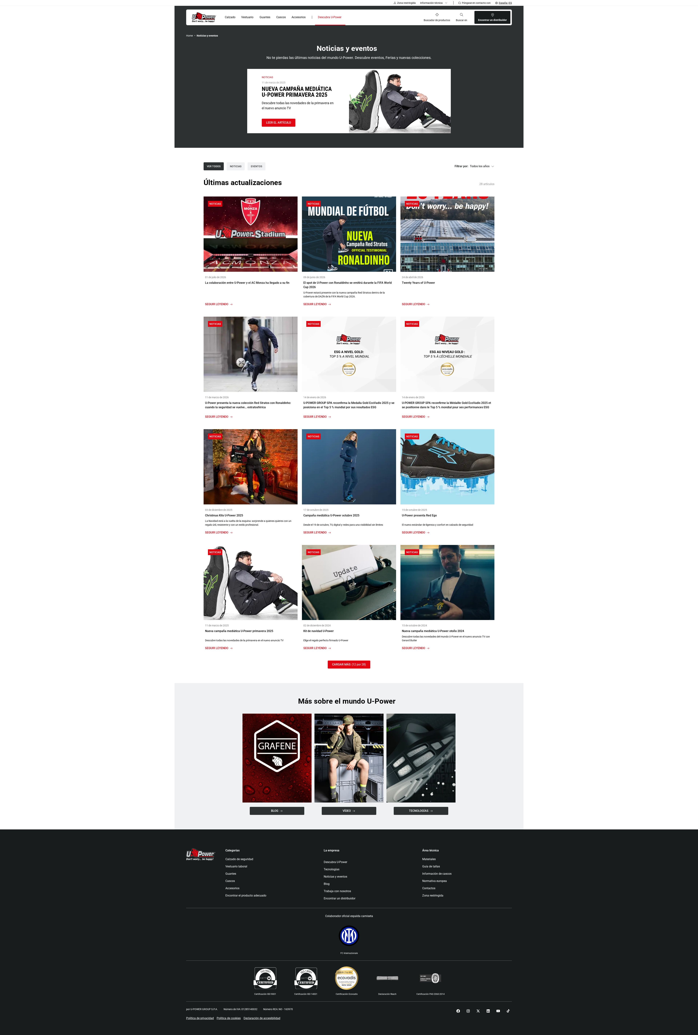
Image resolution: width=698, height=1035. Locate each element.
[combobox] (474, 166)
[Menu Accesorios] (308, 17)
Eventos (256, 166)
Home (189, 35)
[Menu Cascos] (288, 17)
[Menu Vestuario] (256, 17)
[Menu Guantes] (272, 17)
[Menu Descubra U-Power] (344, 17)
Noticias (235, 166)
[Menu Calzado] (237, 17)
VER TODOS (213, 166)
